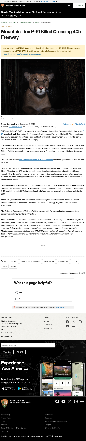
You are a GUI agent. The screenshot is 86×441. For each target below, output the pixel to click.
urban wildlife (49, 261)
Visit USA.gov (55, 436)
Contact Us (6, 336)
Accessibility (5, 414)
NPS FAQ (4, 431)
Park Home (12, 22)
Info (2, 16)
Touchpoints (60, 307)
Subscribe (67, 124)
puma (5, 266)
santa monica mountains (30, 261)
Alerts (8, 16)
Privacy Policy (6, 418)
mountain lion (63, 261)
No (20, 299)
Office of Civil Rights (52, 428)
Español (49, 328)
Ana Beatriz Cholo (15, 127)
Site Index (49, 325)
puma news (12, 261)
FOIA (3, 421)
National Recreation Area (31, 12)
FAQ (47, 321)
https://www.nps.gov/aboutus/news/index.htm (22, 54)
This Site (7, 352)
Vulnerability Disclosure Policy (56, 421)
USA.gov (48, 425)
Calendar (23, 16)
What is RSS (80, 124)
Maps (16, 16)
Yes (20, 292)
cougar (74, 261)
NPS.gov (4, 22)
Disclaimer (48, 418)
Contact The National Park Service (14, 428)
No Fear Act (49, 414)
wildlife (13, 266)
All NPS (20, 352)
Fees (29, 16)
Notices (4, 425)
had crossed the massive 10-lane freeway (36, 160)
